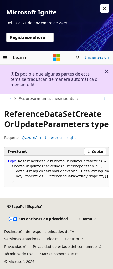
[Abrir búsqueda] (78, 57)
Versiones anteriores (22, 238)
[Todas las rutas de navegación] (8, 99)
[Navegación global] (5, 57)
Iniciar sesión (97, 57)
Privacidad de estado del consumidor (65, 246)
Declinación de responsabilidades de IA (39, 231)
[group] (56, 171)
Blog (51, 238)
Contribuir (74, 238)
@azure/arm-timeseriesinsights (46, 98)
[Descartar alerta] (104, 8)
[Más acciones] (104, 99)
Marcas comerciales (57, 253)
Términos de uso (18, 253)
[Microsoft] (56, 57)
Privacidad (13, 246)
